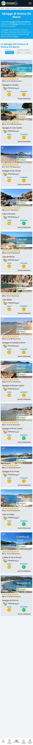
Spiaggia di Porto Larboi (12, 428)
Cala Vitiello (7, 299)
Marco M (29, 291)
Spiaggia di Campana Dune (13, 342)
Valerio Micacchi (27, 420)
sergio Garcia (28, 248)
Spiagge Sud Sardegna (11, 8)
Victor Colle (28, 506)
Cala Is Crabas (8, 514)
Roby (30, 119)
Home (3, 742)
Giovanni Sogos (27, 377)
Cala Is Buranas (8, 214)
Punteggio (9, 53)
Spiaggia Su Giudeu (10, 85)
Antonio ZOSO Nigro (26, 592)
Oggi (18, 53)
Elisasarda (28, 334)
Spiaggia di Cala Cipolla (12, 128)
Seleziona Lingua (29, 742)
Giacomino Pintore (26, 76)
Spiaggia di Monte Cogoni (13, 385)
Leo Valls (29, 162)
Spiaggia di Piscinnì (10, 600)
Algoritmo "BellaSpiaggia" (24, 98)
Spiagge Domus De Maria (24, 8)
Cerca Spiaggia (9, 742)
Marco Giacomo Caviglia (24, 205)
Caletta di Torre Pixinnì (11, 557)
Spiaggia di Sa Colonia (11, 170)
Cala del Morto (8, 256)
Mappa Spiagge (23, 742)
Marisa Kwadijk (27, 463)
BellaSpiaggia (16, 742)
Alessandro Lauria (26, 549)
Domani (28, 53)
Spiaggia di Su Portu (10, 471)
